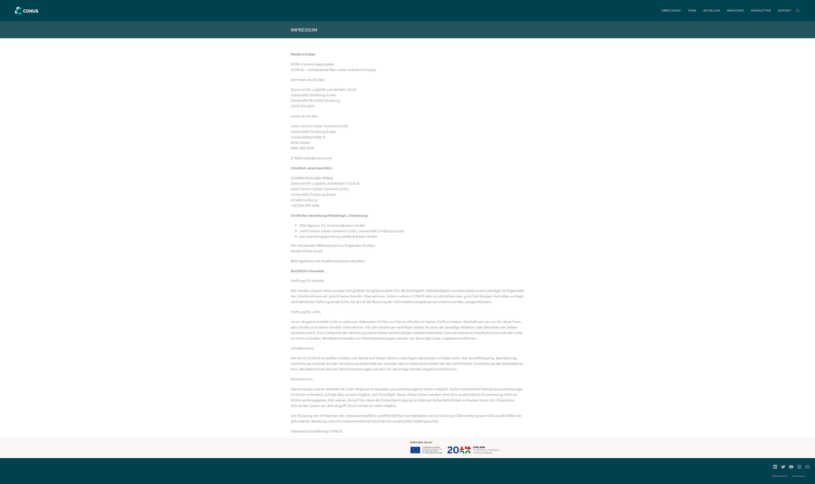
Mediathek (735, 10)
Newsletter (761, 10)
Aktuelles (711, 10)
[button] (798, 11)
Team (692, 10)
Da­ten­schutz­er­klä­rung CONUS (316, 430)
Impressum (798, 475)
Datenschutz (780, 475)
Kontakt (784, 10)
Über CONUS (671, 10)
